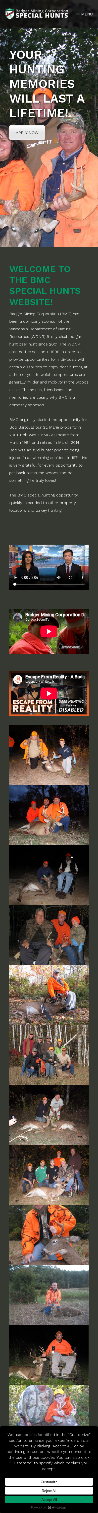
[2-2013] (49, 1175)
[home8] (49, 935)
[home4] (49, 815)
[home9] (49, 995)
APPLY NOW (27, 132)
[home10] (49, 1055)
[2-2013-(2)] (49, 1115)
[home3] (49, 755)
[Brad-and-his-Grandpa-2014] (49, 1415)
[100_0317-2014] (49, 1295)
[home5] (49, 875)
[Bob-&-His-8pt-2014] (49, 1355)
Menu (87, 14)
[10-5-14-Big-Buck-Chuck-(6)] (49, 1235)
